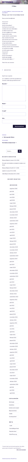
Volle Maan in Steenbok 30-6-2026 (10, 173)
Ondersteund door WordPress (9, 458)
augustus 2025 (13, 223)
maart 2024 (13, 267)
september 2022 (14, 296)
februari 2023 (13, 288)
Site (3, 118)
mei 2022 (12, 308)
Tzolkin (10, 413)
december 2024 (14, 247)
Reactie (4, 83)
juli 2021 (12, 326)
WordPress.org (13, 434)
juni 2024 (12, 264)
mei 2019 (12, 372)
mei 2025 (12, 232)
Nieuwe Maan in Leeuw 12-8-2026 (10, 160)
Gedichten (7, 70)
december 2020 (14, 343)
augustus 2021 (13, 323)
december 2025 (14, 212)
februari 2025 (13, 241)
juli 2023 (12, 279)
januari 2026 (13, 209)
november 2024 (14, 250)
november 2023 (14, 273)
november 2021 (14, 317)
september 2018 (14, 384)
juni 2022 (12, 305)
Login (10, 425)
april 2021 (12, 331)
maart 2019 (13, 375)
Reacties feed (12, 431)
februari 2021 (13, 337)
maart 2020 (13, 364)
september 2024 (14, 255)
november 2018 (14, 378)
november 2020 (14, 346)
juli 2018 (12, 387)
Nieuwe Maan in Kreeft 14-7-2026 (10, 168)
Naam (4, 103)
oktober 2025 (13, 217)
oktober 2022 (13, 293)
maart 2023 (13, 285)
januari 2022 (13, 314)
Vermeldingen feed (14, 428)
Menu (14, 6)
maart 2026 (13, 203)
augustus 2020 (13, 352)
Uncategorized (12, 416)
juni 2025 (12, 229)
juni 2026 (12, 194)
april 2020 (12, 361)
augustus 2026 (13, 188)
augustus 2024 (13, 258)
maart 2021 (12, 334)
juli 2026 (12, 191)
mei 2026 (12, 197)
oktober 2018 (13, 381)
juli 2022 (12, 302)
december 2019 (14, 369)
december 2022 (14, 290)
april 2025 (12, 235)
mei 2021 (12, 329)
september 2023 (14, 276)
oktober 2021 (13, 320)
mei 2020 (12, 358)
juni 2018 (12, 390)
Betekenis (7, 2)
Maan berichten (13, 410)
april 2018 (12, 393)
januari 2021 (13, 340)
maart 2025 (13, 238)
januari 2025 (13, 244)
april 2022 (12, 311)
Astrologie (11, 402)
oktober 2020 (13, 349)
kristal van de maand (14, 408)
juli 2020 (12, 355)
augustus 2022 (13, 299)
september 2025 (14, 220)
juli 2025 (12, 226)
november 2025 (14, 215)
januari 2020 (13, 366)
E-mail (4, 111)
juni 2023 (12, 282)
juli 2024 (12, 261)
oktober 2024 (13, 252)
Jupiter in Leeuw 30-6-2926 (9, 171)
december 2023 (14, 270)
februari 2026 (13, 206)
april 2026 (12, 200)
